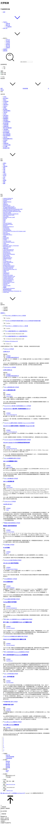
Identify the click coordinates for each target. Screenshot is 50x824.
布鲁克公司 (5, 248)
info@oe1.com (10, 790)
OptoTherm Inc (6, 272)
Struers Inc (5, 284)
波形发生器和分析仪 (7, 138)
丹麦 (4, 169)
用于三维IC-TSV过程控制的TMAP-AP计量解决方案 (17, 622)
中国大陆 (5, 166)
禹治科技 (8, 761)
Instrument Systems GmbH (8, 215)
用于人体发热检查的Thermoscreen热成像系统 (15, 655)
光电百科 (8, 47)
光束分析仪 (5, 115)
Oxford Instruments (7, 230)
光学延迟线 (5, 101)
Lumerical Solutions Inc (8, 198)
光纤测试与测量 (6, 144)
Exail (4, 221)
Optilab (4, 271)
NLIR (4, 219)
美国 (4, 181)
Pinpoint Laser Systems (8, 275)
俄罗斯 (4, 180)
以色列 (4, 174)
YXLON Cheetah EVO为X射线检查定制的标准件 (16, 442)
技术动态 (8, 44)
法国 (4, 171)
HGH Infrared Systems (8, 224)
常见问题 (8, 767)
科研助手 (5, 49)
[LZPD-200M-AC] (9, 367)
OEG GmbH (5, 216)
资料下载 (8, 46)
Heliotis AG (5, 204)
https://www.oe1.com (10, 784)
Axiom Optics (6, 244)
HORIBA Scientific (7, 258)
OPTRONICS (6, 273)
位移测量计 (5, 120)
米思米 (4, 236)
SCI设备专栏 (9, 26)
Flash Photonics (6, 255)
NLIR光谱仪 (6, 547)
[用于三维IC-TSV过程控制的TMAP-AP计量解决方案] (17, 619)
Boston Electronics (7, 246)
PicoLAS (5, 218)
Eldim (4, 220)
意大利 (4, 175)
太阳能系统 (5, 143)
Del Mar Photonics (7, 253)
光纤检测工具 (6, 130)
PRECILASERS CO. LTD (8, 206)
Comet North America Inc (8, 249)
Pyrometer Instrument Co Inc (9, 276)
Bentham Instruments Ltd (8, 226)
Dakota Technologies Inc (8, 250)
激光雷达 (5, 109)
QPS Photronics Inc (7, 199)
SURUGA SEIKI (6, 285)
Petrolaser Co (6, 238)
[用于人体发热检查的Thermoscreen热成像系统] (16, 651)
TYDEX (5, 239)
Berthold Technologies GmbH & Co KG (11, 210)
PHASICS (5, 225)
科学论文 (8, 39)
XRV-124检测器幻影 (8, 481)
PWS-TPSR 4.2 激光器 (21, 315)
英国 (4, 172)
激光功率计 (5, 98)
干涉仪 (4, 96)
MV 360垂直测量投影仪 (22, 331)
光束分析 (5, 137)
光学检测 (5, 140)
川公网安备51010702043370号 (18, 793)
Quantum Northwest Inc (8, 278)
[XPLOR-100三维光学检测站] (12, 560)
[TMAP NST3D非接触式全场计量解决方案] (15, 636)
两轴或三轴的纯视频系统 (10, 525)
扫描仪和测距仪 (6, 110)
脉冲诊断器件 (6, 132)
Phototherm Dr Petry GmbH (9, 217)
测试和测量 (25, 88)
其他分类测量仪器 (7, 127)
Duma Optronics (6, 233)
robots (7, 771)
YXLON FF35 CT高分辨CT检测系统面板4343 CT (17, 408)
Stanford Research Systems (8, 282)
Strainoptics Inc (6, 283)
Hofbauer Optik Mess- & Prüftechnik (10, 213)
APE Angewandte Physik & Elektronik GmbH (12, 209)
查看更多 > (3, 313)
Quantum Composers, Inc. (8, 277)
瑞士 (4, 164)
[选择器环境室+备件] (10, 701)
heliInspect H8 (15, 341)
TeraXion (5, 200)
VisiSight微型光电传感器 (10, 602)
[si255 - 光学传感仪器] (10, 673)
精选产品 (8, 25)
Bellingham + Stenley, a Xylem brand (11, 245)
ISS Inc (4, 260)
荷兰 (4, 178)
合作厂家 (5, 28)
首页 (4, 12)
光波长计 (5, 106)
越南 (4, 183)
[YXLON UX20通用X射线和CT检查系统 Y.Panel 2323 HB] (18, 423)
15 (3, 749)
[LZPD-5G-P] (8, 349)
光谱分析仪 (5, 104)
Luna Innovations (6, 264)
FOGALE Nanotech (7, 223)
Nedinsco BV (6, 237)
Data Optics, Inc (6, 251)
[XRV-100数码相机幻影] (11, 387)
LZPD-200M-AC (7, 370)
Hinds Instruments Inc (7, 257)
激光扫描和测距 (6, 134)
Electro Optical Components (9, 254)
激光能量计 (5, 117)
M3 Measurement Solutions (8, 265)
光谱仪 (4, 107)
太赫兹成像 (5, 124)
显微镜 (4, 141)
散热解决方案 (6, 148)
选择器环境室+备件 (8, 704)
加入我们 (8, 762)
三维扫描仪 (5, 129)
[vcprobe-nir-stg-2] (9, 501)
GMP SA (5, 202)
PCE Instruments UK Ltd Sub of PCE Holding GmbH (14, 231)
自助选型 (5, 50)
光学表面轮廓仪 (6, 121)
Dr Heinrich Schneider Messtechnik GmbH (12, 211)
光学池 (4, 113)
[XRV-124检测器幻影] (10, 478)
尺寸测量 (5, 146)
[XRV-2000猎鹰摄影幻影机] (11, 458)
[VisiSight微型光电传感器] (11, 599)
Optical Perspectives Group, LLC (10, 269)
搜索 (2, 71)
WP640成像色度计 (8, 581)
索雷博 (4, 287)
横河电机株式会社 (7, 289)
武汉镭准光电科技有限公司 (9, 207)
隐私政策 (8, 766)
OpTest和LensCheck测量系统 (11, 724)
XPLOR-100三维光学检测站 (11, 563)
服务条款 (8, 764)
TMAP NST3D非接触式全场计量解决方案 (14, 639)
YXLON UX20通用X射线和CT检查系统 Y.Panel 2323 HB (18, 426)
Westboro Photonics (7, 201)
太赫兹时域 (5, 126)
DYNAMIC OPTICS (7, 234)
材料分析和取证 (6, 135)
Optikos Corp (6, 270)
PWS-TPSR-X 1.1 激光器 (22, 325)
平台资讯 (8, 41)
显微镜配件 (5, 118)
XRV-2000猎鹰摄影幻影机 (10, 461)
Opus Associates (6, 228)
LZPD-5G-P (6, 351)
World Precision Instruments (9, 288)
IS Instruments (6, 227)
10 (3, 747)
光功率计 (5, 103)
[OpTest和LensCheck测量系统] (12, 721)
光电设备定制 (9, 758)
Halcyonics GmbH (7, 212)
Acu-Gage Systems (7, 241)
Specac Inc (5, 232)
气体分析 (5, 112)
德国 (4, 167)
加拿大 (4, 163)
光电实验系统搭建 (10, 756)
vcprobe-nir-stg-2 (7, 504)
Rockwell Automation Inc (8, 279)
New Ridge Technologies (8, 267)
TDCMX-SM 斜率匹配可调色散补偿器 (31, 320)
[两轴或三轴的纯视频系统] (11, 522)
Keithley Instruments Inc (8, 262)
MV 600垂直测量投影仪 (22, 336)
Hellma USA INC (7, 256)
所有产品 (8, 755)
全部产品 (8, 23)
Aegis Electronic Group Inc (8, 242)
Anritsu (4, 243)
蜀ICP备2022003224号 (5, 793)
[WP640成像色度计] (10, 578)
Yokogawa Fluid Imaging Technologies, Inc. (12, 291)
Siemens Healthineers (7, 280)
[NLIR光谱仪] (8, 544)
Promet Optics (6, 292)
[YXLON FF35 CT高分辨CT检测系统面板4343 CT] (17, 405)
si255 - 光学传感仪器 (8, 676)
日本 (4, 177)
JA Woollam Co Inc (7, 261)
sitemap (7, 770)
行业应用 (8, 43)
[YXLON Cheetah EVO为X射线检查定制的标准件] (17, 439)
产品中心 (5, 22)
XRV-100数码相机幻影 (9, 390)
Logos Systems (6, 263)
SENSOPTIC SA (6, 205)
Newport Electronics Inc (8, 268)
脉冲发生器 (5, 123)
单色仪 (4, 99)
